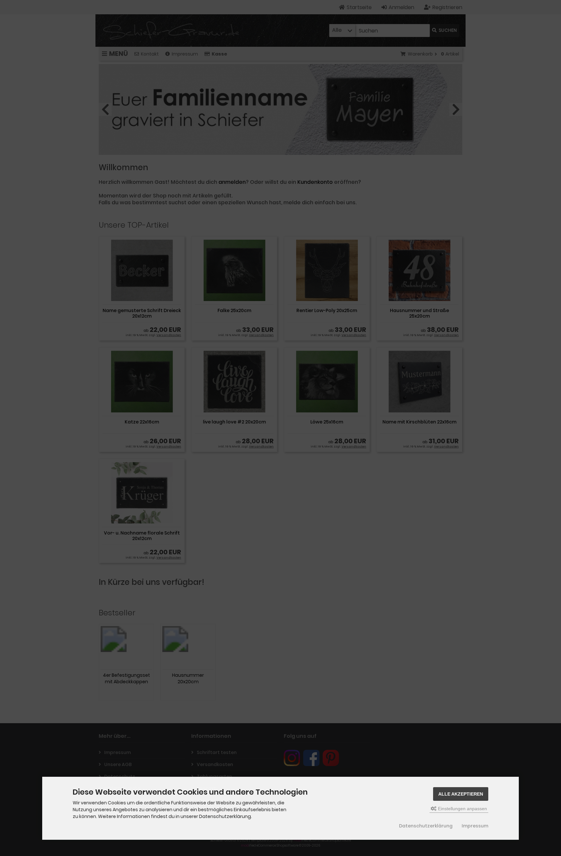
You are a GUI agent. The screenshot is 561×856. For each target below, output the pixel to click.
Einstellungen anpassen (462, 808)
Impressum (475, 826)
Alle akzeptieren (460, 794)
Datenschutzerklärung (426, 826)
